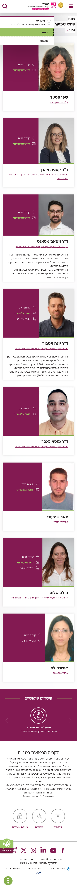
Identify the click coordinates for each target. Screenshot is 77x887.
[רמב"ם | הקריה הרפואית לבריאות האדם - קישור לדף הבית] (41, 7)
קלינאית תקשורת (59, 102)
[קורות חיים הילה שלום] (58, 561)
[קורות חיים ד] (56, 140)
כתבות (44, 41)
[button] (27, 22)
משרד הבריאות (26, 859)
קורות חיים (24, 64)
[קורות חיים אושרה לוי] (59, 637)
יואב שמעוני (57, 517)
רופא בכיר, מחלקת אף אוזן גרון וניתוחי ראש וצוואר (41, 348)
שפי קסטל (59, 97)
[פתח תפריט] (71, 6)
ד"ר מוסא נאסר (54, 441)
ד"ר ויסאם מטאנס (52, 241)
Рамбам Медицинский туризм (38, 863)
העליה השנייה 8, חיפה (51, 859)
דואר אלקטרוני (21, 70)
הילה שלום (58, 592)
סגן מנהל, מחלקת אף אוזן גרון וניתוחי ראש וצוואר (42, 246)
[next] (8, 720)
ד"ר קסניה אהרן (54, 169)
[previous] (68, 720)
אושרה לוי (59, 668)
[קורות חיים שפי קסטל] (56, 66)
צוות (45, 32)
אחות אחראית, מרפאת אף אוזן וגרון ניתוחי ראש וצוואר (39, 597)
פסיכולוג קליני (61, 522)
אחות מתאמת (60, 673)
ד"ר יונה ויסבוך (55, 343)
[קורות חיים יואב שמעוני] (58, 486)
